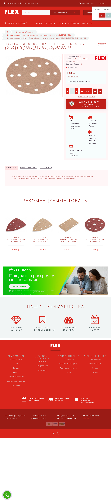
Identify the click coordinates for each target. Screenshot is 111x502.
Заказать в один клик (87, 97)
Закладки (95, 368)
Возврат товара (42, 366)
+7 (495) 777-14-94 (39, 416)
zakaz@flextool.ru (92, 416)
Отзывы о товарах (16, 359)
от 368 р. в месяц (89, 104)
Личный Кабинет (95, 359)
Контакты (87, 23)
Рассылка (95, 372)
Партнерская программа (68, 368)
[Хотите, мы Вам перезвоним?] (7, 495)
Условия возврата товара (16, 381)
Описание (11, 168)
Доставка (50, 23)
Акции (69, 372)
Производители (68, 359)
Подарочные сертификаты (68, 364)
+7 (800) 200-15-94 (39, 418)
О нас (39, 23)
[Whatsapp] (84, 418)
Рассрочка (74, 23)
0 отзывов (101, 46)
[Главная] (7, 32)
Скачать (61, 23)
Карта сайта (42, 370)
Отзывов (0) (46, 168)
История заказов (95, 364)
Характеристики (28, 168)
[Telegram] (88, 418)
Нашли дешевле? (73, 77)
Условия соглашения (16, 377)
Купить (86, 91)
